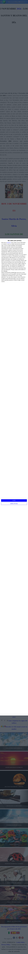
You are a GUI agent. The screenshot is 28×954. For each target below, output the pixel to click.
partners (9, 242)
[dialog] (14, 477)
